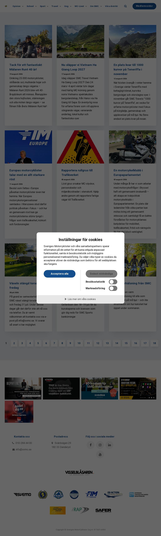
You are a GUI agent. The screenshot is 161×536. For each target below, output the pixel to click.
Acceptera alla (59, 273)
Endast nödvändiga (101, 273)
